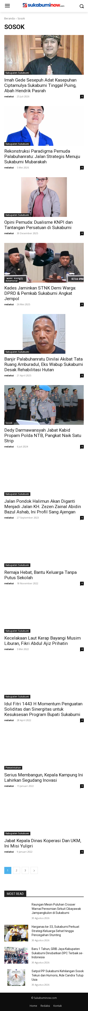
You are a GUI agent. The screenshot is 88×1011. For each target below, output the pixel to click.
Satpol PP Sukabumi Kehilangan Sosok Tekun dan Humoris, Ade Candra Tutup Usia (58, 975)
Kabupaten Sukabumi (17, 72)
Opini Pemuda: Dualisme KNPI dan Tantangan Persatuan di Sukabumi (38, 225)
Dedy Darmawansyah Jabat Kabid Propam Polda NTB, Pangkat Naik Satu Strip (42, 435)
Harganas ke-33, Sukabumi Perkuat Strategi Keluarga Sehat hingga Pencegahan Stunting (55, 931)
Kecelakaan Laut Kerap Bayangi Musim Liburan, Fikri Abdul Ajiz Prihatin (42, 641)
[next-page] (34, 870)
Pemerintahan (13, 767)
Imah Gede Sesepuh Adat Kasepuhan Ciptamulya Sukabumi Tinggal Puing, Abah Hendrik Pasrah (40, 85)
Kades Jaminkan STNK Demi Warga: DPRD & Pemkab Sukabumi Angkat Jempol (40, 293)
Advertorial (12, 280)
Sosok (9, 422)
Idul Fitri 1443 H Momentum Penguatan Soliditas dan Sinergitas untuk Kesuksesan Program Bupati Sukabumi (43, 709)
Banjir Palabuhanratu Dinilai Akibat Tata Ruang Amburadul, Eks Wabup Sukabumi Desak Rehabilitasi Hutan (43, 364)
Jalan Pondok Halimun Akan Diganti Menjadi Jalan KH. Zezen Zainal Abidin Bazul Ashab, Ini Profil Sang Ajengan (42, 506)
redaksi (9, 96)
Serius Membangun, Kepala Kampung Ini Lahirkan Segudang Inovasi (43, 777)
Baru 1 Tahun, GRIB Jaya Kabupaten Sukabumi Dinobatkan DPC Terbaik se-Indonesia (57, 953)
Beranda (9, 18)
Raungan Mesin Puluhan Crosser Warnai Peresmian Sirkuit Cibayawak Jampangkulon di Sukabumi (56, 909)
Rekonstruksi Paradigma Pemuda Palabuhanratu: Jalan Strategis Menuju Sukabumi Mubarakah (42, 156)
